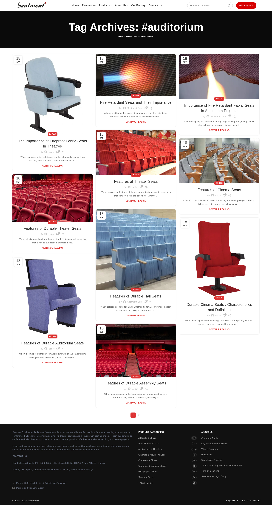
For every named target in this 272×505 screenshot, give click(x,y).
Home (120, 36)
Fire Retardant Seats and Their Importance (135, 102)
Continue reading (52, 166)
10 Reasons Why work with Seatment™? (221, 465)
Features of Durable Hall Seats (135, 296)
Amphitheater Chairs (148, 443)
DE (258, 500)
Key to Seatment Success (214, 443)
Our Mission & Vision (211, 460)
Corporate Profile (209, 438)
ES (243, 500)
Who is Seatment (209, 449)
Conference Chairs (147, 460)
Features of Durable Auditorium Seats (52, 343)
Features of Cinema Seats (219, 190)
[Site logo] (31, 5)
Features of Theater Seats (136, 181)
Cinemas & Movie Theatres (151, 454)
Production (206, 454)
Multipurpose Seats (148, 471)
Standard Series (146, 477)
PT (248, 500)
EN (233, 500)
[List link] (73, 483)
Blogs (52, 134)
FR (238, 500)
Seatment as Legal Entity (213, 476)
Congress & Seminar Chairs (152, 466)
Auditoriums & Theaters (150, 449)
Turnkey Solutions (210, 471)
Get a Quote (246, 5)
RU (253, 500)
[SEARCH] (229, 5)
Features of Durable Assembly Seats (135, 383)
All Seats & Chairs (147, 438)
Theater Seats (145, 483)
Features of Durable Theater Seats (52, 228)
